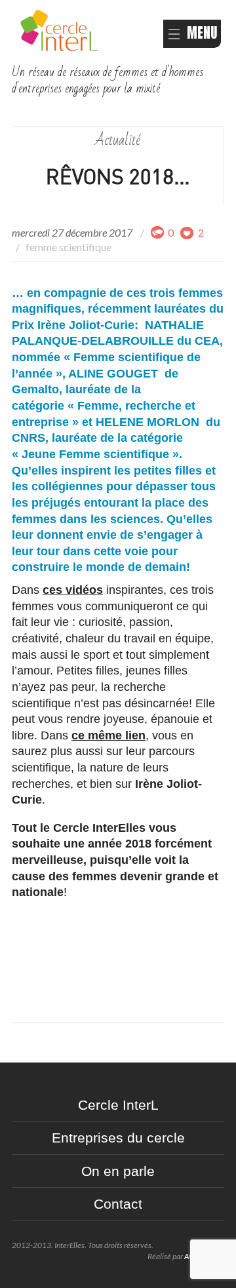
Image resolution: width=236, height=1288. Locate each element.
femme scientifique (68, 247)
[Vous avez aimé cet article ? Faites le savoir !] (187, 232)
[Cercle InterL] (59, 29)
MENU (202, 33)
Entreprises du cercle (118, 1137)
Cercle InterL (118, 1104)
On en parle (118, 1171)
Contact (118, 1203)
